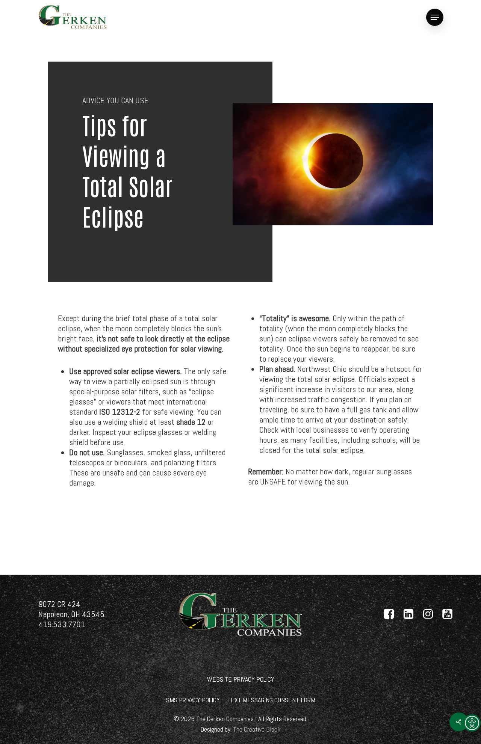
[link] (472, 723)
